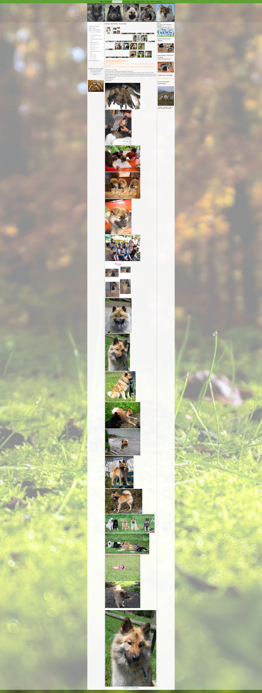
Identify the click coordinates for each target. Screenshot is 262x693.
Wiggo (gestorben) (94, 42)
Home (101, 1)
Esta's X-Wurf (93, 54)
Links (147, 1)
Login (134, 691)
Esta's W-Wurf (93, 33)
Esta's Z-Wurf (93, 58)
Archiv (152, 1)
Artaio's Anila (92, 28)
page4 (132, 691)
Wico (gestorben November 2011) (96, 39)
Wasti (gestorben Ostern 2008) (95, 52)
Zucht (133, 1)
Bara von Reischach (94, 60)
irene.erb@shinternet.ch (95, 73)
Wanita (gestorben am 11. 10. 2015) (96, 36)
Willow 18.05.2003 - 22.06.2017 (94, 48)
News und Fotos (141, 1)
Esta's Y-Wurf (93, 56)
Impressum (159, 1)
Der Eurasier (108, 1)
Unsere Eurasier (117, 1)
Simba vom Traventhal (94, 30)
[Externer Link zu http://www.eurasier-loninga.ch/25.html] (165, 35)
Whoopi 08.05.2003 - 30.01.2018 (94, 45)
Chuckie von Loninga (94, 26)
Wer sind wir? (126, 1)
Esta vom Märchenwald (95, 32)
